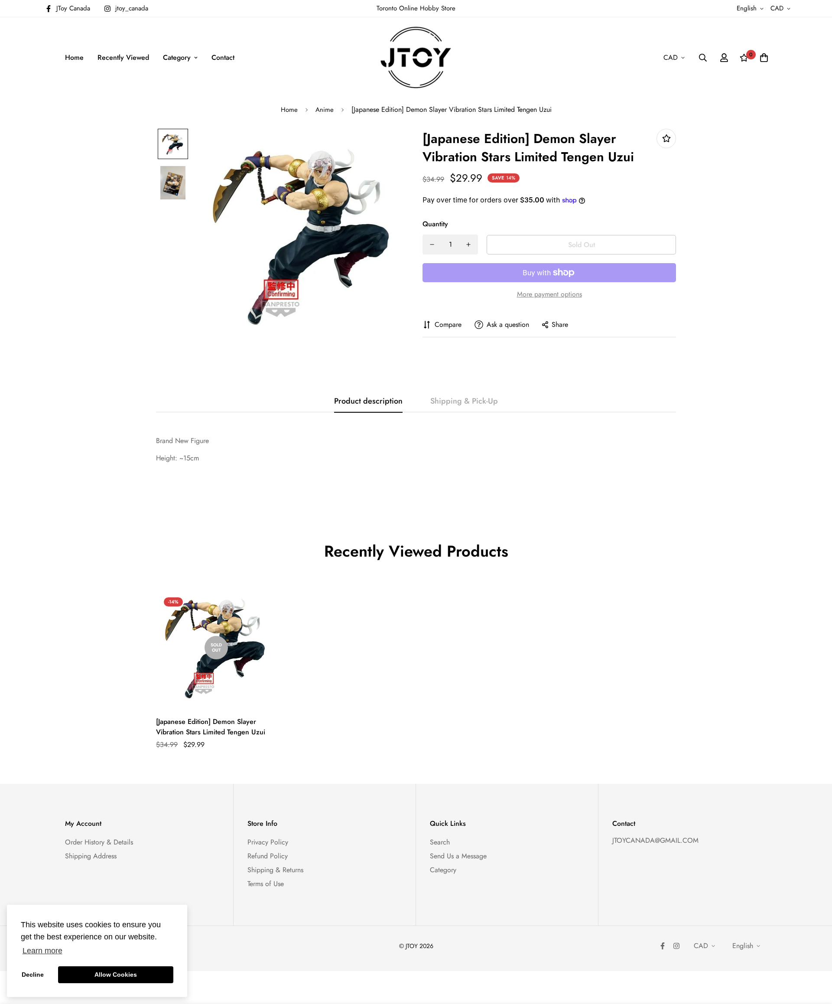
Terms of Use (265, 884)
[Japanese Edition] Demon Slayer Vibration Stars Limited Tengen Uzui (210, 727)
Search (440, 842)
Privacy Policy (267, 842)
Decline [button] (33, 974)
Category (177, 57)
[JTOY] (416, 57)
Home (74, 57)
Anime (324, 109)
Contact (222, 57)
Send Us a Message (458, 856)
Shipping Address (91, 856)
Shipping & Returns (275, 870)
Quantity (435, 224)
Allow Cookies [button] (115, 974)
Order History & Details (99, 842)
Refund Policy (267, 856)
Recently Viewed (123, 57)
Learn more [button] (42, 950)
